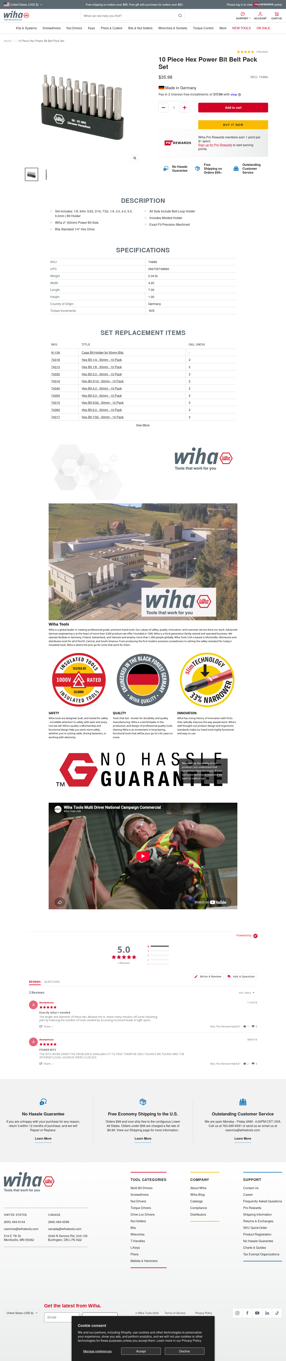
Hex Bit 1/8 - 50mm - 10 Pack (102, 367)
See (139, 425)
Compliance (198, 1208)
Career (248, 1195)
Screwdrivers (52, 28)
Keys (91, 28)
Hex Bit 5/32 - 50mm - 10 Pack (103, 402)
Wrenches (138, 1234)
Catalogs (196, 1201)
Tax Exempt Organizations (261, 1254)
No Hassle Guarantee (258, 1241)
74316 (55, 381)
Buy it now (233, 125)
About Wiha (198, 1188)
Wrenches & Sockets (172, 28)
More (222, 28)
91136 (55, 352)
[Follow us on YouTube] (257, 1313)
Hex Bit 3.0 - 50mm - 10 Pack (102, 374)
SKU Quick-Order (255, 1228)
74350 (55, 395)
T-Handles (138, 1241)
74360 (55, 409)
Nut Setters (138, 1221)
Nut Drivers (74, 28)
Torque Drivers (141, 1208)
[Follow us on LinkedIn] (267, 1313)
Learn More (43, 1138)
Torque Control (203, 28)
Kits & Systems (26, 28)
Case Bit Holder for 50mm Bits (102, 352)
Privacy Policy (191, 1340)
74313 (55, 367)
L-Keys (135, 1248)
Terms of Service (175, 1313)
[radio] (159, 946)
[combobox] (247, 993)
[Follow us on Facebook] (247, 1313)
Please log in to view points (254, 4)
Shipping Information (257, 1214)
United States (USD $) (20, 1313)
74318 (55, 359)
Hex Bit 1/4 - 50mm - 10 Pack (102, 359)
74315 (55, 402)
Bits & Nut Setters (140, 28)
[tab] (208, 976)
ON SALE (263, 28)
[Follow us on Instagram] (237, 1313)
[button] (47, 1026)
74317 (55, 417)
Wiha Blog (197, 1195)
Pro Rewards (252, 1208)
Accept (141, 1351)
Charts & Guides (254, 1248)
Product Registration (257, 1234)
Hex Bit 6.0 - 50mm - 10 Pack (102, 409)
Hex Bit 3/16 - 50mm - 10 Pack (103, 381)
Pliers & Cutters (111, 28)
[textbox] (256, 994)
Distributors (198, 1214)
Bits (133, 1228)
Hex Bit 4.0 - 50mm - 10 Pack (102, 388)
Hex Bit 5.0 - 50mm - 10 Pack (102, 395)
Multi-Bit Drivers (142, 1188)
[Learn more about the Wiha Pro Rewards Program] (178, 143)
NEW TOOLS (241, 28)
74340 (55, 388)
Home (7, 41)
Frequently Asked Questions (262, 1201)
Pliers (135, 1254)
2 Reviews (262, 51)
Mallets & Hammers (144, 1261)
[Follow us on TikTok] (277, 1313)
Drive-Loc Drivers (143, 1214)
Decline (184, 1351)
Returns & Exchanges (258, 1221)
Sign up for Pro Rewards (215, 145)
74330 (55, 374)
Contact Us (251, 1188)
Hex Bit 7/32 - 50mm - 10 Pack (103, 417)
